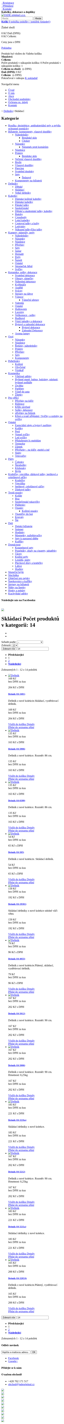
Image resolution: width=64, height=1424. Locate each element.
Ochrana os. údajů (18, 102)
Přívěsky (19, 244)
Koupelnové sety (24, 547)
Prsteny (19, 153)
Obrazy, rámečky (24, 278)
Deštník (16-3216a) (17, 1120)
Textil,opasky (15, 492)
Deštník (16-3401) (16, 694)
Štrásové (26, 177)
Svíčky (19, 269)
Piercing (19, 168)
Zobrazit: (6, 645)
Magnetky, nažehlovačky (28, 535)
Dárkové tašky (23, 489)
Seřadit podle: (8, 642)
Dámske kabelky (24, 202)
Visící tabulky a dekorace (28, 321)
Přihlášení (7, 5)
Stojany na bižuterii (18, 584)
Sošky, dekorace (24, 410)
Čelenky (19, 462)
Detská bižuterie (23, 526)
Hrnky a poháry (16, 590)
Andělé (19, 287)
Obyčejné (20, 367)
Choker (26, 140)
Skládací (19, 189)
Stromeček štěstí (23, 266)
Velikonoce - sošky (25, 315)
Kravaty (19, 517)
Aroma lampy (22, 333)
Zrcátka (19, 385)
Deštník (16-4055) (16, 958)
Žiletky (19, 394)
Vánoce (19, 296)
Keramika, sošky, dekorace (22, 272)
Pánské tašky (22, 205)
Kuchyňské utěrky (18, 593)
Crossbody (21, 217)
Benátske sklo (29, 156)
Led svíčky (21, 437)
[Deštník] (13, 675)
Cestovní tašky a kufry (27, 223)
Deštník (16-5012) (16, 1013)
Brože (18, 162)
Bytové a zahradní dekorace (30, 324)
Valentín (19, 302)
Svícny (19, 290)
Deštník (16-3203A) (17, 1278)
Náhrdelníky (22, 134)
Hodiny (19, 569)
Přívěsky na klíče (24, 400)
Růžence (19, 403)
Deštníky (13, 183)
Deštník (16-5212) (16, 1171)
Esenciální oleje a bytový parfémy (33, 425)
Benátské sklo (29, 137)
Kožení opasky (30, 511)
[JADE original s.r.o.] (13, 15)
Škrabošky (20, 465)
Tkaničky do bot (24, 514)
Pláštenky (20, 504)
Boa (17, 498)
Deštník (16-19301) (17, 904)
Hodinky (20, 532)
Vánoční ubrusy (30, 299)
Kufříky (19, 541)
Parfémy (19, 388)
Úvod (11, 90)
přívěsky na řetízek (25, 413)
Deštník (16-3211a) (17, 1226)
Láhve (18, 566)
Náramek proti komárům (35, 146)
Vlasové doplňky (24, 165)
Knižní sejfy (21, 556)
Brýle (18, 471)
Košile (18, 495)
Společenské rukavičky (27, 501)
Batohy (19, 214)
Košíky (19, 428)
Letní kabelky (22, 220)
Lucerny (19, 312)
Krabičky (20, 480)
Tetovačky (20, 455)
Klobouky (20, 468)
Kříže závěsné (22, 406)
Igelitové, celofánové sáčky (29, 486)
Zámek (19, 446)
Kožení (19, 364)
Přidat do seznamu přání (21, 727)
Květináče (20, 284)
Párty (11, 459)
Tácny (18, 553)
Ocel (10, 336)
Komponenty (22, 358)
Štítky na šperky (17, 587)
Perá (17, 431)
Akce (11, 96)
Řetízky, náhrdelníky (26, 345)
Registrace (7, 2)
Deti (10, 523)
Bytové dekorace (31, 327)
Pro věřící (13, 397)
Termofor (20, 443)
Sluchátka (13, 575)
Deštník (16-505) (16, 852)
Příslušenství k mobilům (28, 440)
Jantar (18, 250)
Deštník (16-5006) (16, 1065)
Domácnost (14, 544)
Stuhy (18, 452)
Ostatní (19, 263)
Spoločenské (22, 208)
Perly (18, 257)
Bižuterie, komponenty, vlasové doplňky (30, 131)
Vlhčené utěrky (23, 376)
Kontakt (6, 8)
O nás (11, 93)
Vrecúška (20, 483)
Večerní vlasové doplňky (28, 159)
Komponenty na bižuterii (28, 180)
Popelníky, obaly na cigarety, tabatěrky (36, 550)
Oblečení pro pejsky (19, 578)
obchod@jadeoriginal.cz (21, 1384)
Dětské (19, 186)
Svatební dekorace (25, 275)
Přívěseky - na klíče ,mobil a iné (32, 449)
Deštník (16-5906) (16, 749)
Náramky (20, 143)
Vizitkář (19, 370)
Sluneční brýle (16, 572)
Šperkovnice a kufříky (20, 581)
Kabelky (12, 195)
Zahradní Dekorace (32, 330)
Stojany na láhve (24, 293)
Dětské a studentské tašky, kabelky (33, 211)
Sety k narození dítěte (26, 538)
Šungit (18, 260)
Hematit (19, 254)
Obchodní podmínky (19, 99)
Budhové (20, 318)
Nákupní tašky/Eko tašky (28, 229)
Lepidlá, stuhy (22, 559)
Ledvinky (20, 226)
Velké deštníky (23, 192)
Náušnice (20, 150)
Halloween (21, 309)
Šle (16, 520)
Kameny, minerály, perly (21, 232)
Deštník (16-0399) (16, 800)
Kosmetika (14, 373)
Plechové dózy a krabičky (29, 563)
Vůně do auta (22, 391)
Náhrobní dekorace (25, 281)
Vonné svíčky (22, 434)
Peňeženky (14, 361)
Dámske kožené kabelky (28, 198)
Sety (17, 174)
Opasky (19, 507)
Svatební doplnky (24, 171)
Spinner (19, 529)
